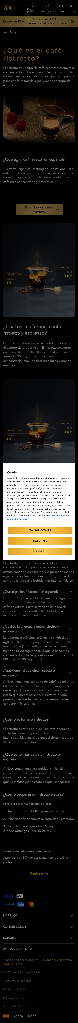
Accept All (40, 551)
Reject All (40, 540)
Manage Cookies (40, 530)
